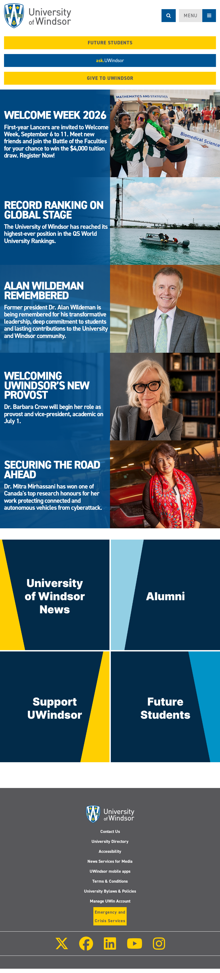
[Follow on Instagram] (159, 947)
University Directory (110, 841)
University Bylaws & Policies (110, 891)
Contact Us (110, 831)
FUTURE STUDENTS (110, 43)
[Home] (37, 15)
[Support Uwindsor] (54, 706)
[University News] (54, 594)
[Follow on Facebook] (86, 947)
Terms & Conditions (110, 881)
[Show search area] (169, 15)
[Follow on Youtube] (134, 947)
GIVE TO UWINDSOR (110, 78)
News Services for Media (110, 861)
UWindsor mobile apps (110, 871)
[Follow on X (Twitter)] (62, 947)
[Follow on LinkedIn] (110, 947)
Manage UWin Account (110, 901)
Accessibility (110, 851)
